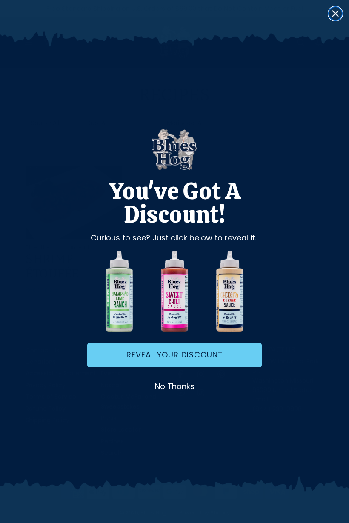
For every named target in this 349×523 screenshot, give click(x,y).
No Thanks (175, 386)
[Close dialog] (335, 13)
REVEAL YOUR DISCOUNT (174, 354)
